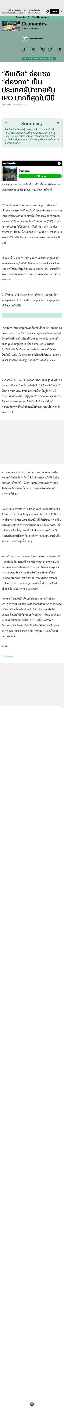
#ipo (52, 59)
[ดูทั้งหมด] (59, 163)
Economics (21, 17)
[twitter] (33, 49)
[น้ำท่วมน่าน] (10, 173)
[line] (42, 49)
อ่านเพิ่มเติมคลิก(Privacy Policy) (13, 13)
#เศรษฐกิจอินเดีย (40, 59)
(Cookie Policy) (34, 13)
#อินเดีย (27, 59)
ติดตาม (42, 176)
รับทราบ (54, 11)
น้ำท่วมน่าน (24, 171)
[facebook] (24, 49)
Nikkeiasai (8, 656)
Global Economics (40, 17)
